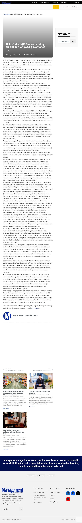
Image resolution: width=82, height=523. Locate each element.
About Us (52, 495)
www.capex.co (35, 308)
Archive (8, 51)
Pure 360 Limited (39, 492)
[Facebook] (73, 493)
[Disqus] (28, 346)
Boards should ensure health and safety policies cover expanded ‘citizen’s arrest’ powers (13, 393)
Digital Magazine (74, 2)
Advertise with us (44, 2)
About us (34, 2)
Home (4, 14)
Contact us (55, 2)
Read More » (6, 408)
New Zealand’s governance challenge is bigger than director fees (13, 432)
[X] (78, 493)
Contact (52, 498)
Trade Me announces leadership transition (39, 392)
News (8, 14)
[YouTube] (68, 499)
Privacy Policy (54, 502)
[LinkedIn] (68, 493)
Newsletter (64, 2)
